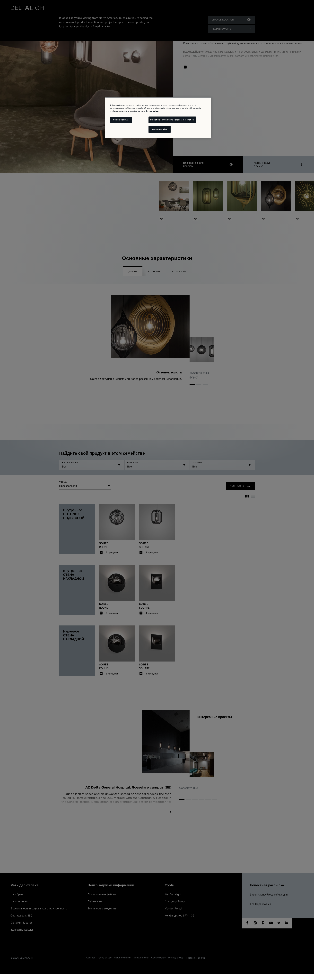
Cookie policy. (152, 111)
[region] (158, 117)
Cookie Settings (121, 120)
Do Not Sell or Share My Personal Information (172, 120)
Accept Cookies (159, 129)
